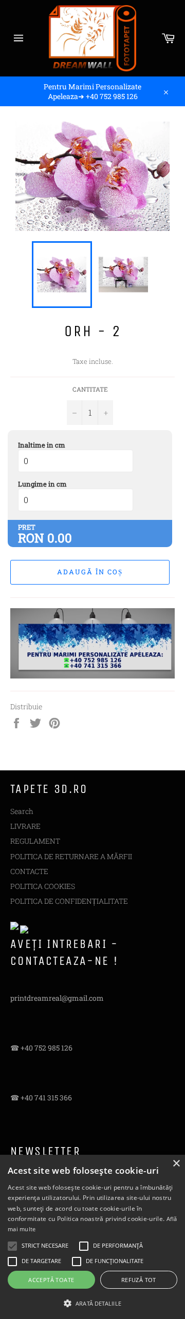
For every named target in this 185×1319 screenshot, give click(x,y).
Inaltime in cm (41, 445)
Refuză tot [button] (138, 1280)
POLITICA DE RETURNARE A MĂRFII (71, 856)
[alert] (92, 1237)
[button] (92, 1302)
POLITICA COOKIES (42, 886)
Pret (26, 527)
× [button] (176, 1164)
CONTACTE (29, 871)
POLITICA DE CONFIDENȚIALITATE (69, 901)
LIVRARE (25, 826)
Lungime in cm (42, 484)
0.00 (59, 538)
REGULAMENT (35, 841)
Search (21, 811)
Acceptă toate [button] (51, 1280)
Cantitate (90, 389)
